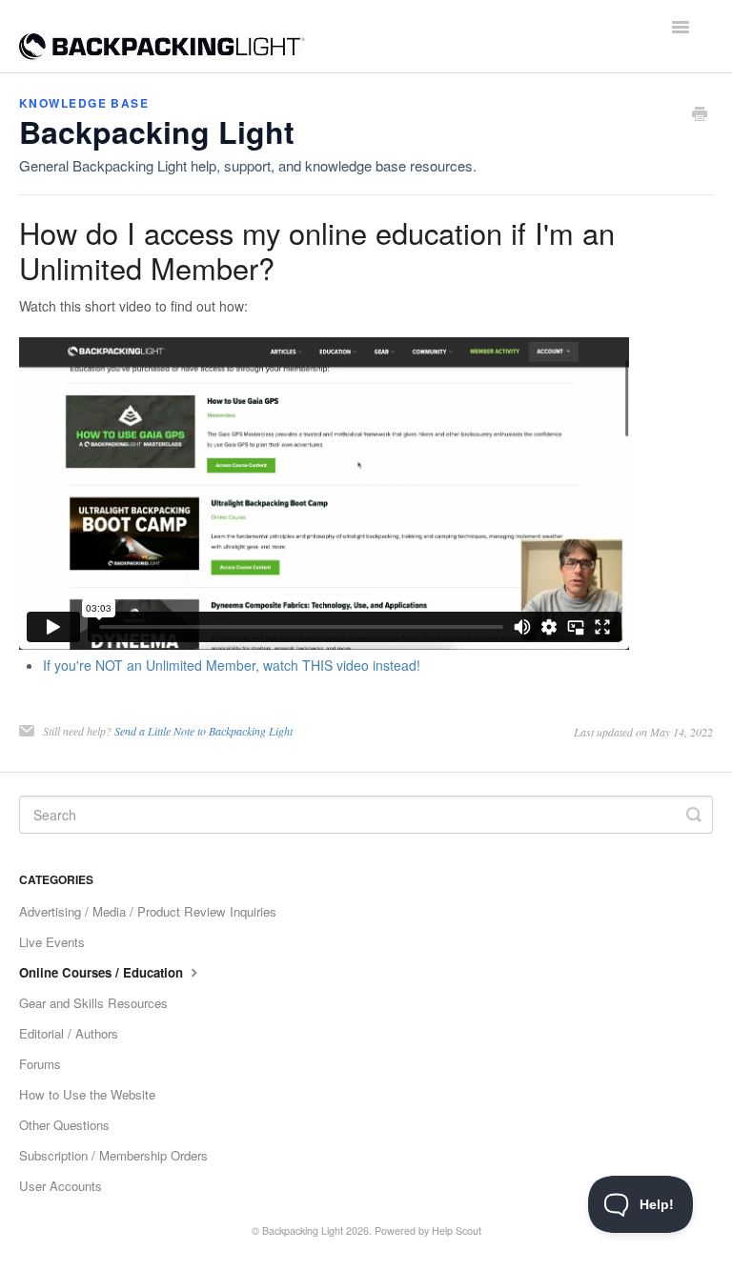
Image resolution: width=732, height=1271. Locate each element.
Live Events (52, 942)
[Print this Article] (699, 115)
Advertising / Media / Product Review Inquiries (147, 911)
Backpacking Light (302, 1230)
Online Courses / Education (103, 972)
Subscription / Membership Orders (113, 1155)
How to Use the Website (87, 1094)
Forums (40, 1064)
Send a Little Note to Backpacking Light (203, 730)
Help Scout (456, 1230)
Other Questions (64, 1125)
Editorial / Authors (68, 1033)
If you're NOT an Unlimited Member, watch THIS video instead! (231, 665)
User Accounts (60, 1186)
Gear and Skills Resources (93, 1003)
